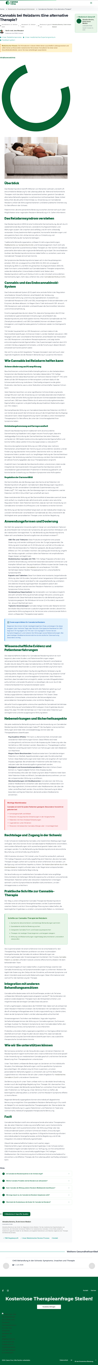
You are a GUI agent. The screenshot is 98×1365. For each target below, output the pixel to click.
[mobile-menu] (90, 3)
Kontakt (55, 1238)
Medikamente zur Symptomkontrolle (18, 245)
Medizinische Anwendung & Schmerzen (21, 9)
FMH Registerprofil (10, 1238)
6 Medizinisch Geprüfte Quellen (16, 1214)
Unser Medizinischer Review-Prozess (35, 1238)
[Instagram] (8, 1291)
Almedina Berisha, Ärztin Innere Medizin (61, 25)
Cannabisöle (31, 567)
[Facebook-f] (3, 1291)
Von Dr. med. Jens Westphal (14, 30)
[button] (36, 1173)
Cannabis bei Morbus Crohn (54, 277)
